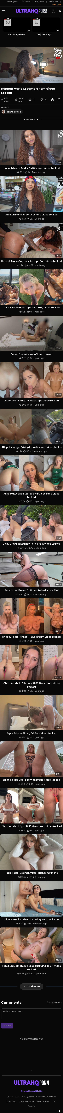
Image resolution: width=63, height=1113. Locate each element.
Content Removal (26, 1101)
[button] (31, 147)
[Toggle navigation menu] (3, 11)
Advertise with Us (31, 1091)
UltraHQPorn (12, 2)
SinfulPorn (53, 2)
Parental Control (43, 1101)
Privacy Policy (28, 1096)
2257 (17, 1096)
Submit (7, 1025)
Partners (31, 1106)
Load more (33, 986)
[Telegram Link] (59, 1111)
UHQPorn (26, 2)
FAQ (54, 1101)
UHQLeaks (39, 2)
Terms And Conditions (46, 1096)
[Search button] (53, 11)
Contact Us (11, 1101)
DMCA (10, 1096)
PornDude (56, 5)
